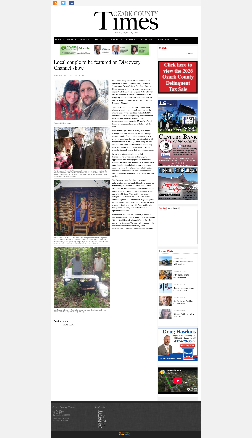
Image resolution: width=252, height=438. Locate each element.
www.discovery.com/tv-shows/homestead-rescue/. (133, 228)
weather (178, 240)
